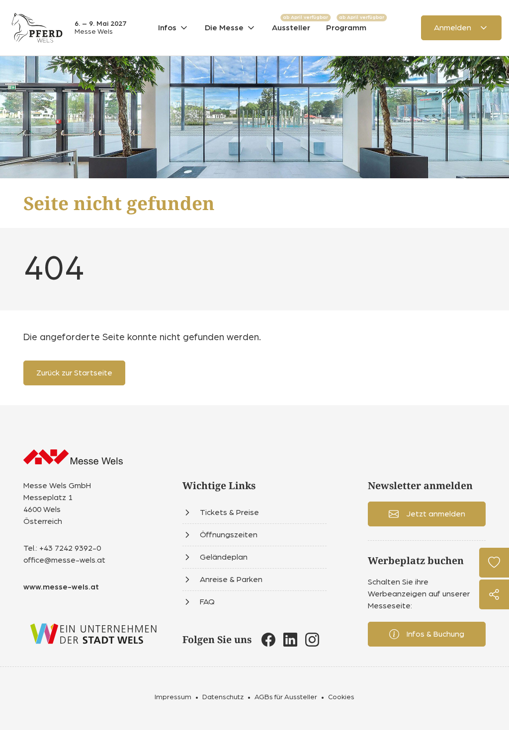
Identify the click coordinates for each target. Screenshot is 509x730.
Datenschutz (223, 697)
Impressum (173, 697)
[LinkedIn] (290, 640)
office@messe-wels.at (64, 560)
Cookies (341, 697)
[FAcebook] (268, 640)
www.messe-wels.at (61, 587)
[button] (173, 28)
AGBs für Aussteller (285, 697)
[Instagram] (312, 640)
